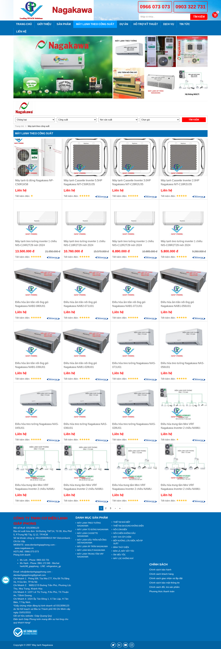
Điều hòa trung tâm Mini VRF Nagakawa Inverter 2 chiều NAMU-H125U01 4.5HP (181, 487)
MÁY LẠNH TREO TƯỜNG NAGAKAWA (89, 524)
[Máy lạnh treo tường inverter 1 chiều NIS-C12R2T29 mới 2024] (135, 218)
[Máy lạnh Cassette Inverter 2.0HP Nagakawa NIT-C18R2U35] (183, 157)
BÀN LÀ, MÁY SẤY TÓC (123, 551)
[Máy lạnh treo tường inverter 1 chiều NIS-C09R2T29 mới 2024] (183, 218)
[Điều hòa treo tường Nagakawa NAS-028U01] (135, 401)
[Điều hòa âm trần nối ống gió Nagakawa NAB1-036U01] (38, 340)
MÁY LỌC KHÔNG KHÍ (123, 558)
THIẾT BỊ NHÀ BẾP (121, 522)
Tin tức (184, 24)
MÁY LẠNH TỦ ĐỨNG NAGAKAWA (92, 529)
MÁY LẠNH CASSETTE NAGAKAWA (87, 534)
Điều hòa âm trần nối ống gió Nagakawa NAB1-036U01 (31, 365)
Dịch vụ (168, 24)
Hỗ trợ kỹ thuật (145, 24)
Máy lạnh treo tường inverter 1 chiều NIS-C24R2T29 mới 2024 (36, 243)
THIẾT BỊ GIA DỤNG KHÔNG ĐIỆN (128, 526)
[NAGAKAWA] (24, 107)
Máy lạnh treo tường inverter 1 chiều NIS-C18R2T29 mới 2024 (84, 243)
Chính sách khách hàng (161, 574)
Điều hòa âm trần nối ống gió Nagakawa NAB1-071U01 (128, 304)
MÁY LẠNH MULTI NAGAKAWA (91, 550)
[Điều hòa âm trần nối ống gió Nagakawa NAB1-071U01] (135, 279)
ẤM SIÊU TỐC (119, 555)
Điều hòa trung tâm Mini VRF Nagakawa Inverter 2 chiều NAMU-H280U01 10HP (181, 426)
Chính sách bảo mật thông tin (164, 582)
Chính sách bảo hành (160, 569)
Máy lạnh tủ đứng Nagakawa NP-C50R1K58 (34, 182)
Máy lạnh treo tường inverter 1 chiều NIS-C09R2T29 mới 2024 (181, 243)
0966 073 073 (155, 6)
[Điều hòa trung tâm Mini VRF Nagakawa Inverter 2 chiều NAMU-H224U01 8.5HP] (38, 462)
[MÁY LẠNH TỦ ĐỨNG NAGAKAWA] (160, 51)
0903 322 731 (191, 6)
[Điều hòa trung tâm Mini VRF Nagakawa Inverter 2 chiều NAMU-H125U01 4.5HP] (183, 462)
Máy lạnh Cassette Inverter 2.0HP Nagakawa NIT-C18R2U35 (180, 182)
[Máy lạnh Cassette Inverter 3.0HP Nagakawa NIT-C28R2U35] (135, 157)
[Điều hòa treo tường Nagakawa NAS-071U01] (135, 340)
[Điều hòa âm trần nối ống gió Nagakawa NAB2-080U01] (38, 279)
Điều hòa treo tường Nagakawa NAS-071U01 (134, 365)
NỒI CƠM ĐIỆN (120, 529)
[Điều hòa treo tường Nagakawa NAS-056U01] (183, 340)
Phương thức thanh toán (161, 591)
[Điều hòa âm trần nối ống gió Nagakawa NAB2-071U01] (86, 279)
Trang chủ (24, 24)
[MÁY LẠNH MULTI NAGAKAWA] (192, 83)
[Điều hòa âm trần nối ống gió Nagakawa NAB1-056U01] (183, 279)
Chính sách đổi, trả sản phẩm (164, 587)
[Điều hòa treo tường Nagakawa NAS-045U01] (38, 401)
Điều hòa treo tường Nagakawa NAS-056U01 (182, 365)
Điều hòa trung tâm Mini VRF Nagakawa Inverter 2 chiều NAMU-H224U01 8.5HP (35, 487)
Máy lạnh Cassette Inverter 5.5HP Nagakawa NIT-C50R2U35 (83, 182)
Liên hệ (21, 31)
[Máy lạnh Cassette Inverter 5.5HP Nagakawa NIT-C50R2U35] (86, 157)
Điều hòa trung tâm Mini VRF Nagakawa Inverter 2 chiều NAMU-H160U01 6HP (84, 487)
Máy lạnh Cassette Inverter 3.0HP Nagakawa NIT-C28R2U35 (131, 182)
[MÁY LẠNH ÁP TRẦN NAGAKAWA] (160, 83)
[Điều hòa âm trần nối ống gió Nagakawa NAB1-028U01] (86, 340)
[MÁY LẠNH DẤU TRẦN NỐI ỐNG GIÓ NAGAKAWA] (128, 83)
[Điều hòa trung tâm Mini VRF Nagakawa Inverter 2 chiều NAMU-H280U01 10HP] (183, 401)
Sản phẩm (64, 24)
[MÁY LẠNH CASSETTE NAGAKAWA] (192, 51)
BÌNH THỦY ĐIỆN (121, 547)
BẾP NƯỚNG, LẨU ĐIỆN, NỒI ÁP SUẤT (128, 542)
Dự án (124, 24)
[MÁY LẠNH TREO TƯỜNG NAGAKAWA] (128, 51)
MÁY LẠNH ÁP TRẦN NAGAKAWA (92, 546)
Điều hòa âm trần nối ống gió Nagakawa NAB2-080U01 (31, 304)
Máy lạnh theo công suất (95, 24)
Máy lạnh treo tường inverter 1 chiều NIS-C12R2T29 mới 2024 (133, 243)
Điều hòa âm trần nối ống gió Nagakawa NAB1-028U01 (80, 365)
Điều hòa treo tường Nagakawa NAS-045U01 (37, 426)
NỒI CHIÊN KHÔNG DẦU (124, 533)
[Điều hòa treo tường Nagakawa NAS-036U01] (86, 401)
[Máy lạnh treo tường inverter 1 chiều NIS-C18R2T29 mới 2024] (86, 218)
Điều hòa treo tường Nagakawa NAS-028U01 (134, 426)
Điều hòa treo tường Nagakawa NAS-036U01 (85, 426)
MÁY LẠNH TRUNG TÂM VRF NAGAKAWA (90, 555)
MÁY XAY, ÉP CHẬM (122, 537)
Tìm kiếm (199, 16)
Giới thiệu (44, 24)
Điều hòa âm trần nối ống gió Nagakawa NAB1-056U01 (177, 304)
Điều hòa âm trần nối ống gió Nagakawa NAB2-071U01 (80, 304)
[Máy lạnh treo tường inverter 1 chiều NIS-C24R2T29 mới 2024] (38, 218)
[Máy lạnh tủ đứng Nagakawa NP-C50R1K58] (38, 157)
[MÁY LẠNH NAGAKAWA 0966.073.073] (32, 10)
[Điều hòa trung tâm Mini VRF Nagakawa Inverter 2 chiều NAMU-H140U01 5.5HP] (135, 462)
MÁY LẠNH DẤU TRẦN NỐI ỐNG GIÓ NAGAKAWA (91, 541)
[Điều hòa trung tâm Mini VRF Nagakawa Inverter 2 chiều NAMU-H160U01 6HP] (86, 462)
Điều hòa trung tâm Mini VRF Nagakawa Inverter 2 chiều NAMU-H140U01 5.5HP (132, 487)
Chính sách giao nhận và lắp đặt (165, 578)
